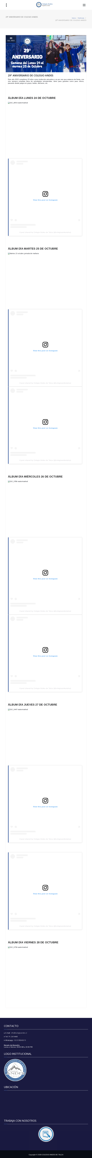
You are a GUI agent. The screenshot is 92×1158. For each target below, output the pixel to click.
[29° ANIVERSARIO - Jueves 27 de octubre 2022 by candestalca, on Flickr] (46, 737)
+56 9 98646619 (20, 1040)
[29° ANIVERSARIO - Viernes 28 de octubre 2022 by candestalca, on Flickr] (46, 974)
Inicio (74, 18)
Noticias (81, 18)
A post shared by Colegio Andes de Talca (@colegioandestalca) (45, 232)
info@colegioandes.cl (19, 1033)
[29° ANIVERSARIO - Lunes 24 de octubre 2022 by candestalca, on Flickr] (46, 130)
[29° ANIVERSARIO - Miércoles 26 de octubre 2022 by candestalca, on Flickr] (46, 509)
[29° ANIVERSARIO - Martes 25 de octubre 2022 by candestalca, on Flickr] (46, 281)
